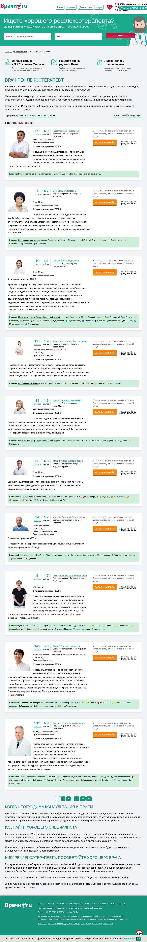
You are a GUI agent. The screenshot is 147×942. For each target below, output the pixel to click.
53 (89, 799)
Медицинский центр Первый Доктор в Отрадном (39, 440)
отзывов (37, 134)
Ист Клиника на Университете (31, 703)
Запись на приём (105, 142)
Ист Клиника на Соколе (28, 240)
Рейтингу (23, 116)
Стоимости (41, 116)
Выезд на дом (134, 116)
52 (83, 799)
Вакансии (97, 924)
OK (138, 938)
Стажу (32, 116)
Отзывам (52, 116)
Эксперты (108, 924)
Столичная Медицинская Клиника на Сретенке (38, 497)
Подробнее (129, 938)
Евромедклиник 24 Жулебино (31, 555)
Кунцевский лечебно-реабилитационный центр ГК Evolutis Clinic (46, 174)
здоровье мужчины (14, 926)
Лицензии (86, 924)
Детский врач (120, 116)
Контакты (42, 924)
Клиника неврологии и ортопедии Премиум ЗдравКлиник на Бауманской (49, 777)
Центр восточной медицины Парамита (34, 626)
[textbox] (27, 36)
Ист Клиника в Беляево (28, 383)
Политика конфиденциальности (64, 924)
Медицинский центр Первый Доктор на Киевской (39, 317)
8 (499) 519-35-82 (138, 8)
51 (77, 799)
